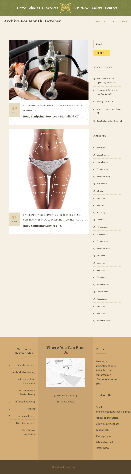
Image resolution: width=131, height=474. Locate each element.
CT (83, 220)
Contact (111, 8)
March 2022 (102, 270)
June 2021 (101, 306)
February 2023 (102, 227)
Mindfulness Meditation (28, 432)
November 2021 (103, 284)
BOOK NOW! (103, 448)
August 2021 (102, 299)
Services (52, 8)
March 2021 (101, 313)
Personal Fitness (26, 416)
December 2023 (103, 155)
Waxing (31, 408)
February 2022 (102, 277)
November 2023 (103, 162)
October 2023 (102, 169)
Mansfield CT (30, 110)
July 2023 (100, 191)
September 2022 (103, 248)
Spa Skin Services (26, 365)
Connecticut (73, 220)
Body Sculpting (71, 105)
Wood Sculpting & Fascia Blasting (25, 392)
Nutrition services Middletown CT (109, 111)
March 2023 (101, 219)
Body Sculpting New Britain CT (109, 121)
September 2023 (103, 176)
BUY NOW (81, 8)
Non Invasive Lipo (33, 220)
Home (21, 8)
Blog (106, 21)
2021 (114, 21)
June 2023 (101, 198)
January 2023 (102, 234)
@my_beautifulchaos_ (108, 423)
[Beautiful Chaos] (65, 8)
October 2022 (102, 241)
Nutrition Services (25, 423)
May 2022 (101, 263)
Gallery (97, 8)
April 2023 (101, 212)
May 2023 (100, 205)
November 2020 (103, 320)
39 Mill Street (61, 395)
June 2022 (101, 255)
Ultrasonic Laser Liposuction (26, 381)
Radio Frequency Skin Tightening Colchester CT (107, 80)
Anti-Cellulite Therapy (23, 372)
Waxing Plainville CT (105, 101)
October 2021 (102, 291)
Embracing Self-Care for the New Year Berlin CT (108, 92)
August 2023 (102, 183)
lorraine (32, 105)
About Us (36, 8)
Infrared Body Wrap (25, 401)
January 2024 (102, 147)
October (123, 21)
